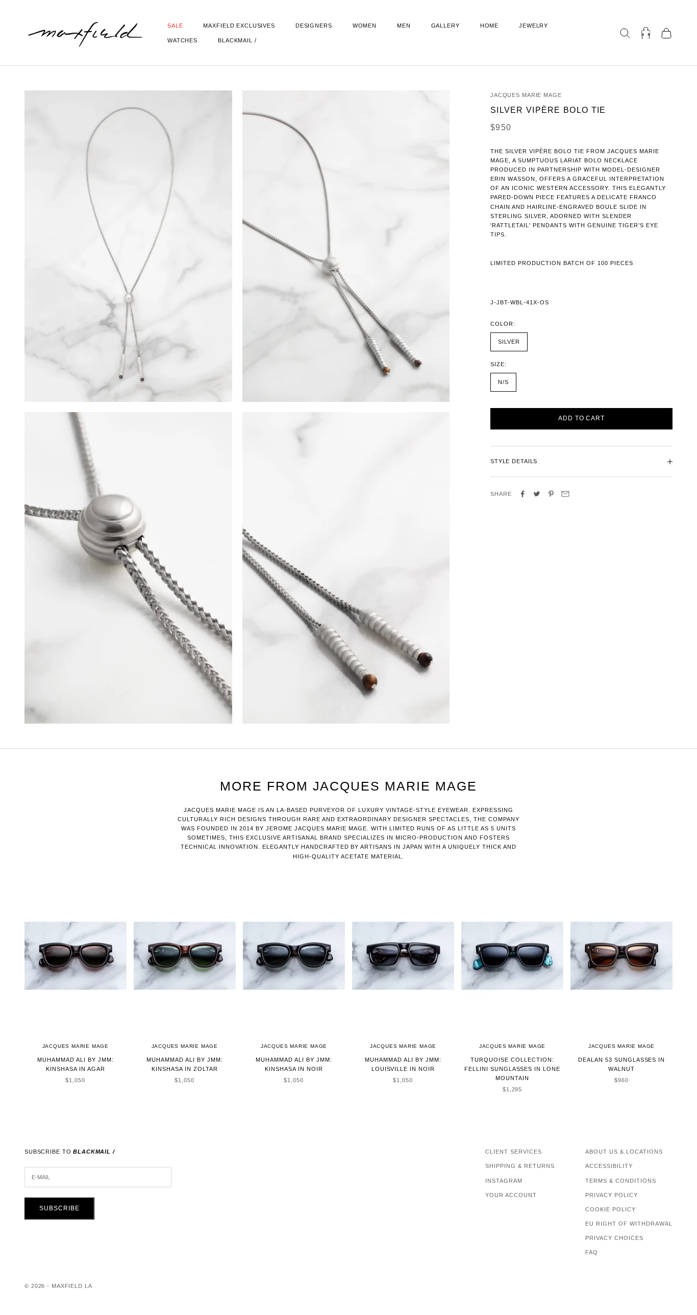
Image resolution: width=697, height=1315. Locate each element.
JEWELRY (533, 25)
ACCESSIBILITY (609, 1166)
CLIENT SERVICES (513, 1152)
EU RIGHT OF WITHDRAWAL (629, 1224)
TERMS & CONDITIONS (620, 1181)
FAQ (591, 1252)
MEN (404, 25)
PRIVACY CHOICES (614, 1238)
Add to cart (581, 418)
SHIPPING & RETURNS (520, 1166)
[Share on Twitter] (537, 494)
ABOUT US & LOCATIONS (624, 1152)
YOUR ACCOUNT (511, 1195)
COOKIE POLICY (610, 1209)
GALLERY (445, 25)
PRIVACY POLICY (611, 1195)
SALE (175, 25)
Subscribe (59, 1208)
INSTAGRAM (503, 1181)
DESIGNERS (313, 25)
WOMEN (365, 25)
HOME (489, 25)
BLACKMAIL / (237, 40)
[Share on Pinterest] (551, 494)
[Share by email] (565, 494)
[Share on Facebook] (522, 494)
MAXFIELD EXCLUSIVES (239, 25)
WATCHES (182, 40)
